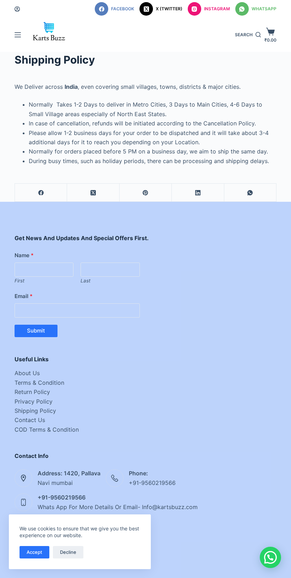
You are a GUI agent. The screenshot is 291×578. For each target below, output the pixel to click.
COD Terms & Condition (47, 429)
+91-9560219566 (152, 482)
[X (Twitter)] (93, 193)
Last (85, 280)
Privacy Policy (34, 401)
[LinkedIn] (198, 193)
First (19, 280)
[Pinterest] (146, 193)
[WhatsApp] (250, 193)
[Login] (17, 9)
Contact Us (30, 419)
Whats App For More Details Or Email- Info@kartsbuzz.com (118, 507)
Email (24, 296)
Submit (36, 330)
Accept (34, 552)
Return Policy (32, 391)
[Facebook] (41, 193)
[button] (270, 557)
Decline (68, 552)
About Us (27, 373)
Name (24, 255)
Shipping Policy (35, 410)
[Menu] (18, 35)
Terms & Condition (39, 382)
